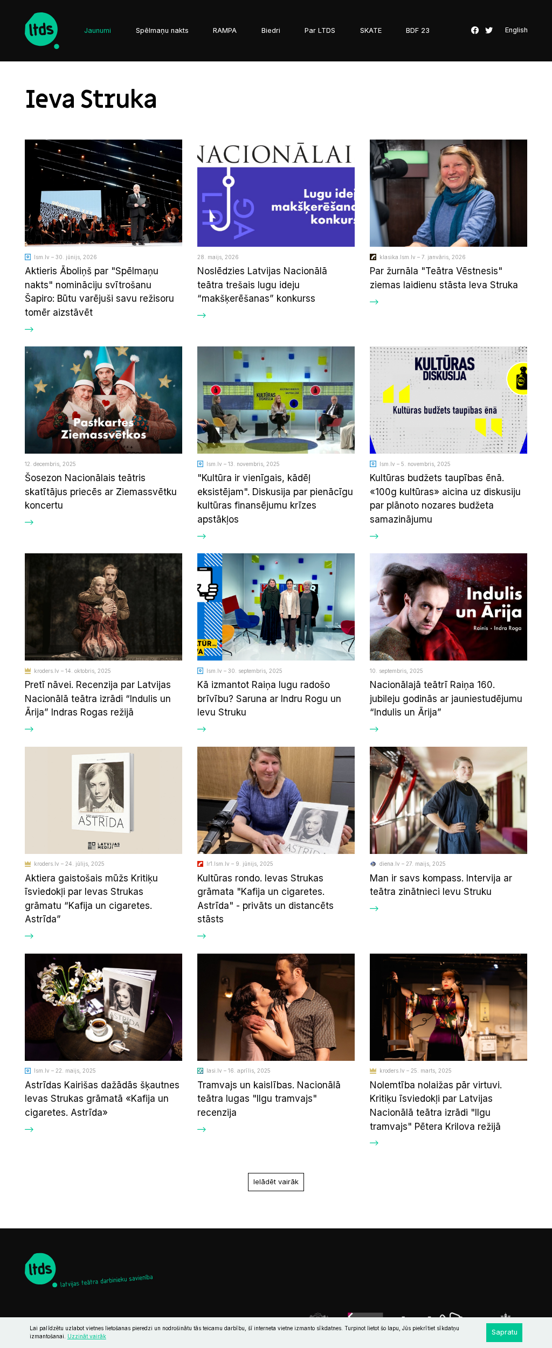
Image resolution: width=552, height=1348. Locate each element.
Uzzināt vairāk (86, 1336)
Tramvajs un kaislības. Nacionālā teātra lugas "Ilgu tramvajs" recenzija (269, 1098)
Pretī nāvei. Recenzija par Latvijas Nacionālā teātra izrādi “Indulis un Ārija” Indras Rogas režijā (98, 698)
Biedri (270, 30)
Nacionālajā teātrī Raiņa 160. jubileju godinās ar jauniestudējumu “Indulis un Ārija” (446, 698)
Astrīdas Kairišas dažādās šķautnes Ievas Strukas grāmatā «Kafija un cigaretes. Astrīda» (102, 1098)
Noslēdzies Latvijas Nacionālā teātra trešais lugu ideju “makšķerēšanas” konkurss (262, 284)
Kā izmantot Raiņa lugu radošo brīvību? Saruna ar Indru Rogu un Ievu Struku (269, 698)
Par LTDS (320, 30)
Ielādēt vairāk (276, 1182)
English (516, 30)
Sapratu (505, 1332)
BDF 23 (418, 30)
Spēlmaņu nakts (162, 30)
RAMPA (225, 30)
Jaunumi (97, 30)
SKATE (371, 30)
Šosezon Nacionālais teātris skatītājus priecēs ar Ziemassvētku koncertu (101, 491)
